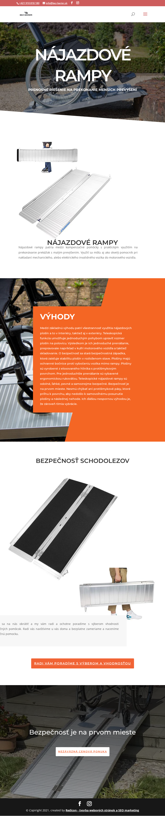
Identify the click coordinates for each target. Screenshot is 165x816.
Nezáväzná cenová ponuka (82, 751)
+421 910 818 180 (29, 3)
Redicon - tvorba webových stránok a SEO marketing (102, 810)
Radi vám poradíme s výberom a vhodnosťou (82, 663)
